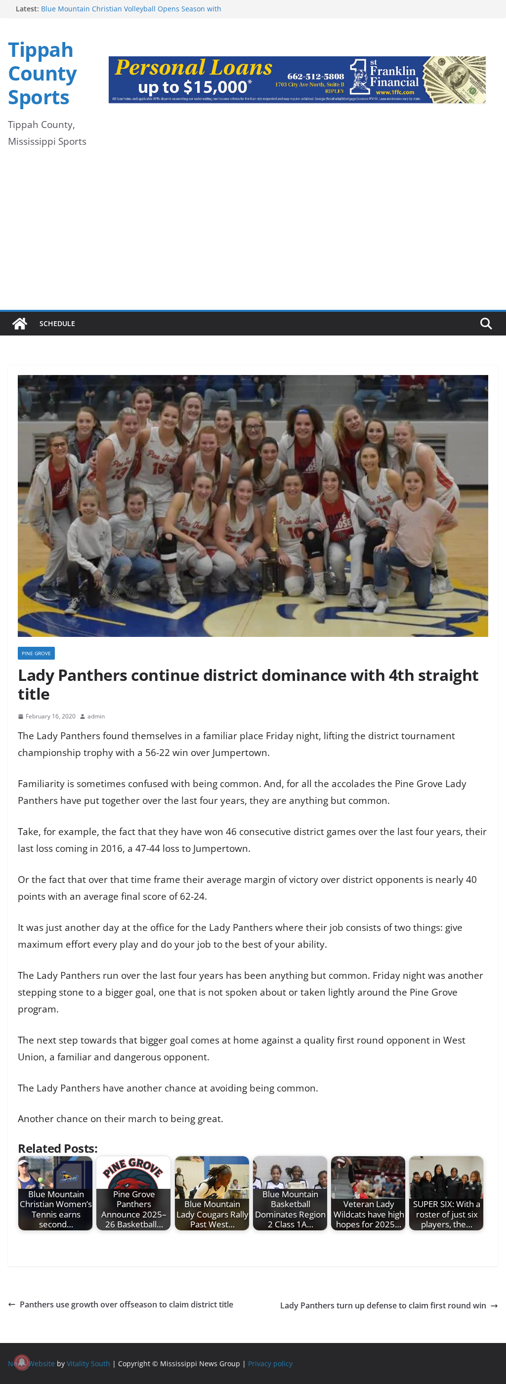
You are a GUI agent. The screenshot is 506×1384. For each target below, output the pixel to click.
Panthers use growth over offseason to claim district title (126, 1304)
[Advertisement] (253, 236)
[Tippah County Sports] (20, 324)
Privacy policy (270, 1363)
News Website (31, 1363)
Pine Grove (36, 653)
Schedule (57, 323)
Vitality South (88, 1363)
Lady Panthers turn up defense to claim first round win (383, 1305)
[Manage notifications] (22, 1362)
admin (96, 716)
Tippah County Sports (42, 73)
